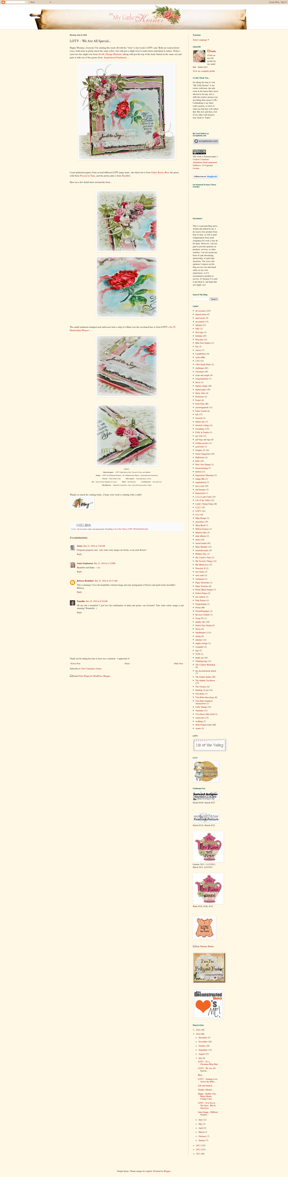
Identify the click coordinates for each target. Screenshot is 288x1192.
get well (198, 435)
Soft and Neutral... (206, 1085)
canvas (198, 350)
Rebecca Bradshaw (85, 580)
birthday (198, 335)
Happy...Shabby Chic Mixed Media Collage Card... (207, 1096)
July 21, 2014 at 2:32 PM (104, 563)
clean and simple (202, 375)
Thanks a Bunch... (205, 1089)
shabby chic (200, 621)
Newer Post (75, 663)
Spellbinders (200, 632)
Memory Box (201, 532)
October (202, 1045)
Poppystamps (201, 604)
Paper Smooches (202, 582)
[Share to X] (83, 525)
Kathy (213, 51)
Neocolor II (200, 568)
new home (199, 571)
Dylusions (199, 396)
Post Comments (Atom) (91, 668)
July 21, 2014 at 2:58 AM (94, 545)
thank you (199, 657)
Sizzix (198, 628)
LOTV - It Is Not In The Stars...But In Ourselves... (207, 1105)
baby (197, 328)
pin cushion (200, 596)
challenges (199, 368)
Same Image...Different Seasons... (208, 1113)
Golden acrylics (202, 443)
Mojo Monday (201, 546)
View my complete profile (204, 71)
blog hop (199, 339)
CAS (197, 360)
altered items (200, 314)
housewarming (201, 468)
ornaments (199, 578)
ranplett (149, 1171)
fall (196, 414)
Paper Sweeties (201, 586)
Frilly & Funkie (202, 432)
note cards (199, 575)
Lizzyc (79, 545)
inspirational (200, 482)
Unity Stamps (201, 706)
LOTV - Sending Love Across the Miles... (208, 1080)
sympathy (199, 646)
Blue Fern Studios (203, 342)
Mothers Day (200, 553)
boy (196, 346)
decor (197, 382)
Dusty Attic (200, 393)
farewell (198, 418)
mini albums (200, 535)
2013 (198, 1145)
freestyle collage (202, 425)
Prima (198, 607)
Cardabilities (200, 353)
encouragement (98, 529)
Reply (79, 554)
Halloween (199, 457)
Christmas (199, 371)
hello (197, 461)
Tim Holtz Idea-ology (204, 697)
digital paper (200, 389)
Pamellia (81, 601)
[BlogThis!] (80, 525)
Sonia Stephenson (85, 563)
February (203, 1136)
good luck (199, 446)
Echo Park (199, 403)
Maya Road (200, 525)
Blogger (167, 1171)
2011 (198, 1153)
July (201, 1058)
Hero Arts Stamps (203, 464)
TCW (197, 654)
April (201, 1128)
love (197, 514)
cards (89, 529)
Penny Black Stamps (204, 589)
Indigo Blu (200, 478)
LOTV (130, 529)
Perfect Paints (201, 593)
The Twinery (200, 686)
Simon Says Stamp (203, 625)
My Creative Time (203, 557)
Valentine (199, 710)
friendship (109, 529)
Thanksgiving (201, 661)
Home (127, 663)
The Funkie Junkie (203, 676)
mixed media (200, 543)
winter (198, 728)
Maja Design (200, 518)
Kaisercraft (200, 493)
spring (198, 636)
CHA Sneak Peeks (203, 364)
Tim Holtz (199, 693)
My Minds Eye (201, 564)
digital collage (201, 385)
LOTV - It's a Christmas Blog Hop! (208, 1063)
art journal (199, 321)
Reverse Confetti (202, 614)
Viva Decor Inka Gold (204, 714)
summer (198, 639)
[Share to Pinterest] (89, 525)
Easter (198, 400)
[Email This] (78, 525)
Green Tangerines (202, 453)
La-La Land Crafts (203, 496)
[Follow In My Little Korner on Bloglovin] (206, 177)
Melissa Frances (202, 528)
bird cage (199, 332)
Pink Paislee (200, 600)
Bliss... (201, 1074)
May (201, 1123)
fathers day (200, 421)
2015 (198, 1029)
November (203, 1041)
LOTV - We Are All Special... (206, 1069)
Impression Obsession (204, 475)
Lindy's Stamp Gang (204, 503)
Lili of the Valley (120, 529)
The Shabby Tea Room (205, 680)
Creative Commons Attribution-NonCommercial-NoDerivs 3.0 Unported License (205, 164)
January (202, 1140)
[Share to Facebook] (86, 525)
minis (197, 539)
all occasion (82, 529)
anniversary (200, 318)
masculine (199, 521)
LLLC (198, 507)
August (202, 1053)
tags (197, 650)
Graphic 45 (200, 450)
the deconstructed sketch (205, 670)
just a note (199, 485)
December (203, 1037)
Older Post (178, 663)
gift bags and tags (202, 439)
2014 (198, 1033)
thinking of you (201, 690)
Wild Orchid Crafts (141, 529)
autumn (198, 325)
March (202, 1132)
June (201, 1119)
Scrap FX (199, 618)
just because (200, 489)
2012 (198, 1149)
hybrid (198, 471)
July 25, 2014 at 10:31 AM (106, 580)
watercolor (199, 717)
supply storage (201, 643)
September (203, 1049)
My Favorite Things (203, 561)
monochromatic (202, 550)
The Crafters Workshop (205, 664)
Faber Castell (201, 411)
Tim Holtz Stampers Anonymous (204, 702)
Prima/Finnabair (202, 611)
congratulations (201, 378)
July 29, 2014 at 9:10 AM (96, 601)
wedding (199, 721)
